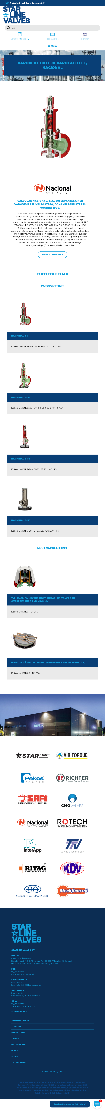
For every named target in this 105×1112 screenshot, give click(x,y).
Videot (15, 1056)
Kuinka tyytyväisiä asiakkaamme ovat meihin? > (34, 3)
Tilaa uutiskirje (52, 39)
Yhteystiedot (19, 1062)
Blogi (14, 1050)
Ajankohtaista (20, 1020)
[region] (52, 65)
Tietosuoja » (19, 1012)
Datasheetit (19, 1044)
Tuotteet (17, 1026)
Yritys (15, 1038)
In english (85, 39)
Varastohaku (19, 1032)
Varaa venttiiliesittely (20, 39)
